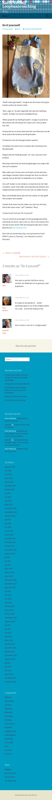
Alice (4, 285)
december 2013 (10, 678)
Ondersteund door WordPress (26, 795)
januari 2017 (9, 576)
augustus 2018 (10, 516)
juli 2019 (8, 493)
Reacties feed (10, 777)
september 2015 (11, 618)
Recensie (8, 754)
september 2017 (11, 550)
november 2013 (10, 682)
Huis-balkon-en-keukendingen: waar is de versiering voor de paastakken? (16, 390)
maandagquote (10, 735)
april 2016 (8, 602)
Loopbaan (8, 727)
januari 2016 (9, 610)
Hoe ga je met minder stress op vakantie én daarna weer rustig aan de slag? (16, 377)
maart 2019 (9, 504)
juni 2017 (8, 561)
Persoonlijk (9, 742)
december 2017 (10, 538)
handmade (38, 29)
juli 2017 (8, 557)
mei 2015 (8, 633)
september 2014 (11, 655)
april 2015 (8, 636)
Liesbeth (8, 425)
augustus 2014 (10, 659)
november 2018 (10, 508)
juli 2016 (8, 591)
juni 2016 (8, 595)
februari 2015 (9, 644)
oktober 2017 (10, 546)
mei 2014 (8, 670)
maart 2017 (9, 569)
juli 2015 (8, 625)
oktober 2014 (10, 651)
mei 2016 (8, 599)
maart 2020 (9, 478)
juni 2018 (8, 523)
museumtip (9, 739)
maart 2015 (9, 640)
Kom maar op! (10, 724)
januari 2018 (9, 535)
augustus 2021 (10, 467)
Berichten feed (10, 773)
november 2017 (10, 542)
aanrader (8, 705)
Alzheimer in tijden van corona (15, 396)
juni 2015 (8, 629)
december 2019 (10, 486)
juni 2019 (8, 497)
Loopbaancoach (10, 731)
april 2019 (8, 501)
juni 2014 (8, 667)
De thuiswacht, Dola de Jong (15, 400)
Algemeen (8, 708)
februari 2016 (9, 606)
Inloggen (8, 769)
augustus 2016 (10, 587)
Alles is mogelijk (11, 252)
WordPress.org (10, 781)
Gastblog (8, 720)
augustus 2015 (10, 621)
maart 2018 (9, 531)
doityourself (29, 29)
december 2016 (10, 580)
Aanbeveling (9, 701)
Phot (18, 29)
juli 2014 (8, 663)
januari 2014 (9, 674)
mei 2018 (8, 527)
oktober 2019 (10, 489)
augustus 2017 (10, 553)
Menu (4, 16)
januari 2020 (9, 482)
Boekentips (9, 716)
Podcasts (8, 750)
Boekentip (8, 712)
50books (8, 697)
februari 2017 (9, 572)
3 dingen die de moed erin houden (17, 384)
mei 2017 (8, 565)
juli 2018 (8, 519)
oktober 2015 (10, 614)
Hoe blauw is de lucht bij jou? (34, 256)
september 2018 (11, 512)
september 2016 (11, 584)
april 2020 (8, 474)
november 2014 (10, 648)
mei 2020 (8, 470)
